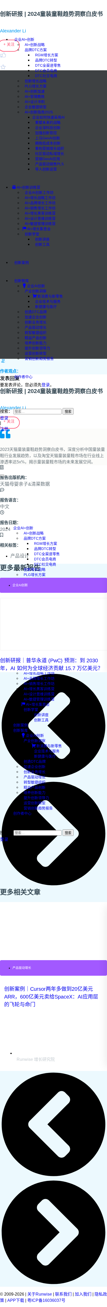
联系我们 (63, 1294)
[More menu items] (1, 392)
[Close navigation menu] (1, 518)
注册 (4, 429)
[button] (1, 401)
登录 (4, 418)
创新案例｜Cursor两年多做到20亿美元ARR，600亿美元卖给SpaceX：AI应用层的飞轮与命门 (51, 996)
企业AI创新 (20, 585)
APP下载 (15, 1300)
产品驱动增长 (21, 968)
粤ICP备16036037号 (46, 1300)
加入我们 (83, 1294)
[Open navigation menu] (2, 475)
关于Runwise (39, 1294)
